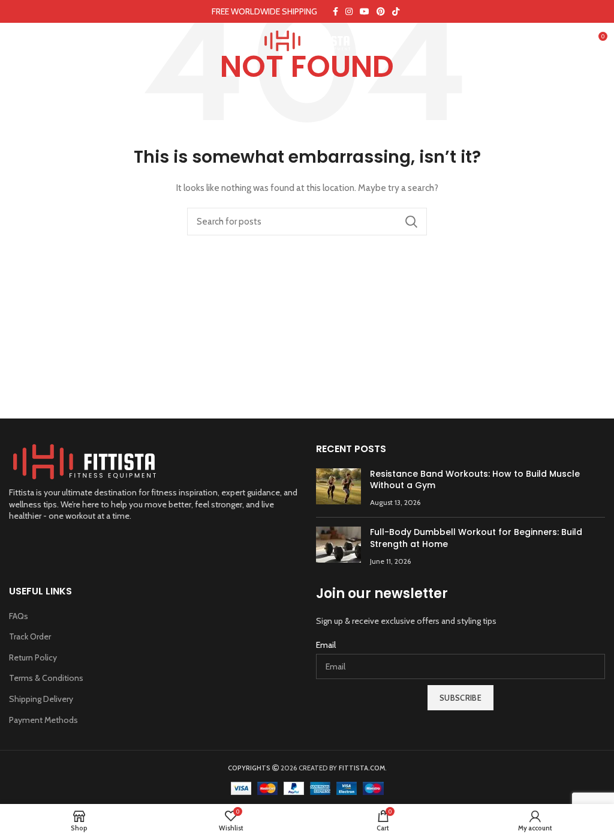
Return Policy (33, 657)
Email (326, 644)
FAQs (18, 616)
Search (411, 221)
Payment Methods (43, 720)
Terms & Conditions (46, 677)
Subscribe (460, 698)
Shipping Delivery (41, 698)
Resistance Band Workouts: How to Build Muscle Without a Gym (475, 480)
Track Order (30, 636)
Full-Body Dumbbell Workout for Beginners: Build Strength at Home (476, 538)
